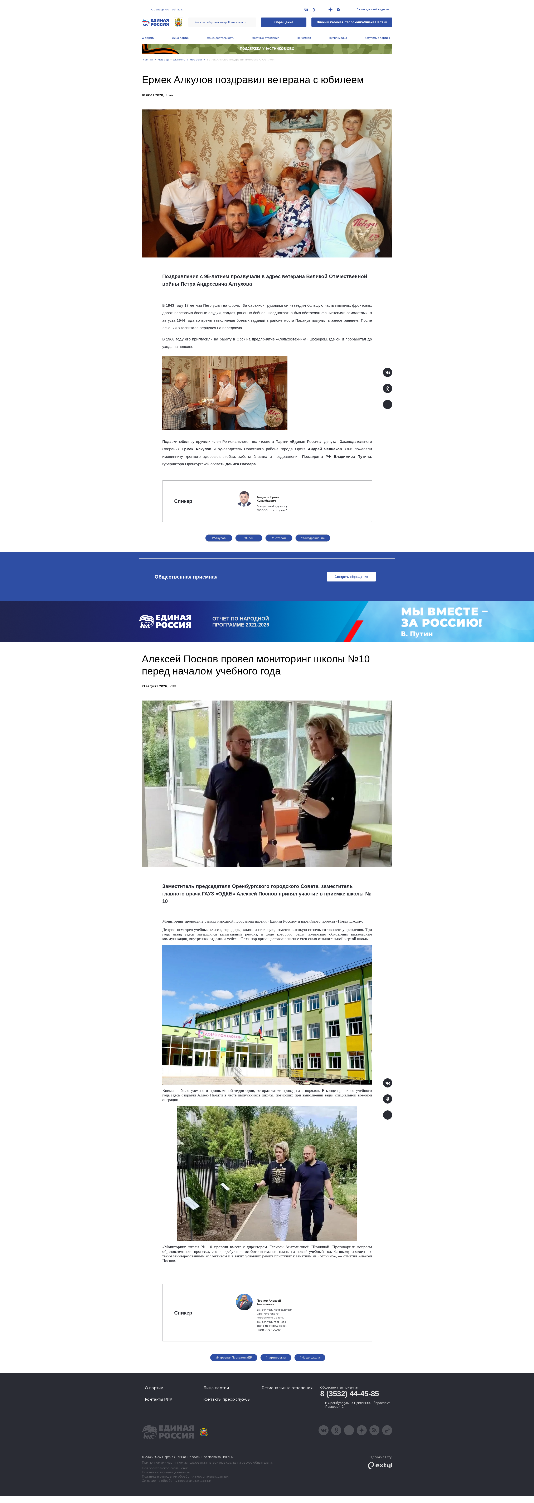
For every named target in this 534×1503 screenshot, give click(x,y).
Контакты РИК (158, 1399)
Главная (147, 59)
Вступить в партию (377, 37)
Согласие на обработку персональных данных (176, 1481)
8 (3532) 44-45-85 (349, 1393)
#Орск (248, 538)
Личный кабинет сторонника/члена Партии (351, 22)
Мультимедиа (338, 37)
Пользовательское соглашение (165, 1468)
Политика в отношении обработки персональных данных (185, 1476)
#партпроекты (276, 1357)
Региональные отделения (287, 1388)
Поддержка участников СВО (267, 48)
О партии (148, 37)
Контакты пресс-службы (227, 1399)
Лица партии (180, 37)
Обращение (283, 22)
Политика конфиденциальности (166, 1472)
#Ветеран (279, 538)
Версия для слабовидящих (372, 9)
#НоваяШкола (310, 1357)
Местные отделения (265, 37)
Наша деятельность (220, 37)
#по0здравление (313, 538)
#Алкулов (218, 538)
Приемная (304, 37)
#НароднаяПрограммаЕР (233, 1357)
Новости (196, 59)
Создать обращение (351, 577)
